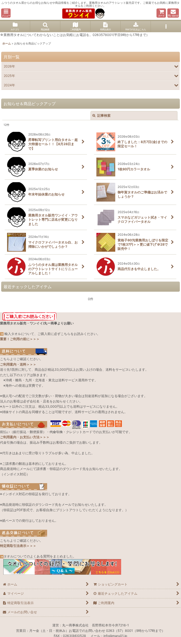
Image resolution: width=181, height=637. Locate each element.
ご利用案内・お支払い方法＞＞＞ (24, 437)
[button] (6, 13)
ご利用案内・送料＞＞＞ (18, 364)
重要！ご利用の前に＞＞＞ (20, 339)
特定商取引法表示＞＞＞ (18, 546)
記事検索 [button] (104, 115)
